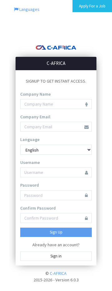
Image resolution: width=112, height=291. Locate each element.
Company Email (35, 117)
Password (29, 185)
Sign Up (56, 232)
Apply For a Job (92, 6)
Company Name (35, 94)
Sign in (56, 256)
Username (30, 162)
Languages (29, 9)
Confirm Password (38, 208)
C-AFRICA (58, 273)
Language (30, 139)
